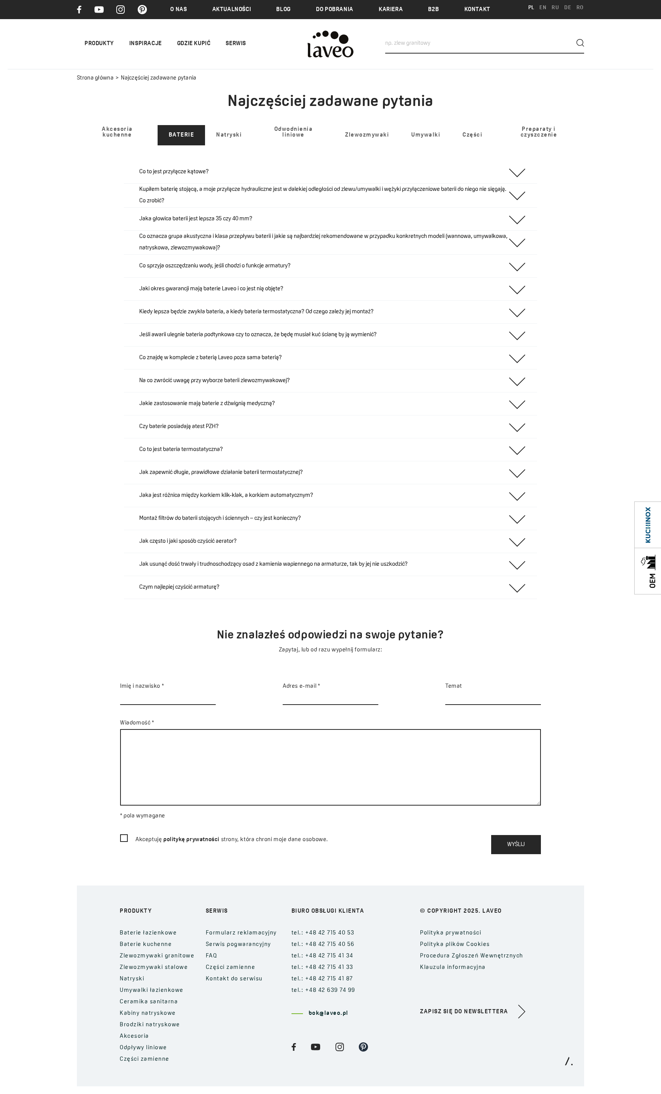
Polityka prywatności (450, 933)
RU (555, 8)
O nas (178, 10)
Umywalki (425, 135)
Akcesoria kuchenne (117, 132)
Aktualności (231, 10)
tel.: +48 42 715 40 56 (323, 944)
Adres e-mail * (301, 686)
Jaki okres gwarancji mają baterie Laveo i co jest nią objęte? (211, 289)
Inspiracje (145, 44)
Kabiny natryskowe (148, 1013)
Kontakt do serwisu (234, 979)
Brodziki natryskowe (150, 1025)
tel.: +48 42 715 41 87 (322, 979)
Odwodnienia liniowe (293, 132)
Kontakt (477, 10)
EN (542, 8)
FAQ (212, 956)
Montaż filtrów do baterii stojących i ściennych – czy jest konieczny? (220, 518)
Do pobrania (334, 10)
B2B (433, 10)
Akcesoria (134, 1036)
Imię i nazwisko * (142, 686)
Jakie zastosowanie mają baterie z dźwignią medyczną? (207, 404)
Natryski (229, 135)
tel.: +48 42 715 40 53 (323, 933)
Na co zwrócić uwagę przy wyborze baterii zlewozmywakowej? (214, 381)
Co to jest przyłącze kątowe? (174, 172)
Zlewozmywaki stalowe (154, 967)
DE (567, 8)
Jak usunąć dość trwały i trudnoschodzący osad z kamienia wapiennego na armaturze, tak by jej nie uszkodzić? (273, 564)
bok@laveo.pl (328, 1013)
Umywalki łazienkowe (152, 990)
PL (531, 8)
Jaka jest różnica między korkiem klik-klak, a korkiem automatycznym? (226, 495)
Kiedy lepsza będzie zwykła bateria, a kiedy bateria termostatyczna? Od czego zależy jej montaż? (256, 312)
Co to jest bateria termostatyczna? (181, 450)
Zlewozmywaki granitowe (157, 956)
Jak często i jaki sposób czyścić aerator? (188, 541)
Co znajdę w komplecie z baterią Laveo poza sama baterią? (210, 358)
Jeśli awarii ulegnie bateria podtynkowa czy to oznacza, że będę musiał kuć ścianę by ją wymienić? (258, 335)
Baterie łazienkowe (148, 933)
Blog (283, 10)
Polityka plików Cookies (455, 944)
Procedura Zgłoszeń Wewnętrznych (471, 956)
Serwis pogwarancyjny (238, 944)
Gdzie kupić (194, 44)
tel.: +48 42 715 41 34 (322, 956)
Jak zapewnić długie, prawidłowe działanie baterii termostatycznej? (221, 472)
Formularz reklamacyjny (241, 933)
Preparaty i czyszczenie (539, 132)
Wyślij (516, 845)
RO (580, 8)
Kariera (391, 10)
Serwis (236, 44)
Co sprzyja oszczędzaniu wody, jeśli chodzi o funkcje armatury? (215, 266)
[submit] (580, 43)
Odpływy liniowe (143, 1048)
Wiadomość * (137, 723)
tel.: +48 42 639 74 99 (323, 990)
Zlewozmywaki (367, 135)
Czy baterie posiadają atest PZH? (179, 427)
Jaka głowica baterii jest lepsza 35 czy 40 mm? (195, 219)
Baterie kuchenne (146, 944)
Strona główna (95, 78)
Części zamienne (144, 1059)
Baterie (181, 135)
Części (472, 135)
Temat (453, 686)
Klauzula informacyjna (453, 967)
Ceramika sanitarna (149, 1002)
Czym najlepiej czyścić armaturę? (179, 587)
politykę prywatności (191, 840)
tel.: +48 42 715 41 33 (322, 967)
